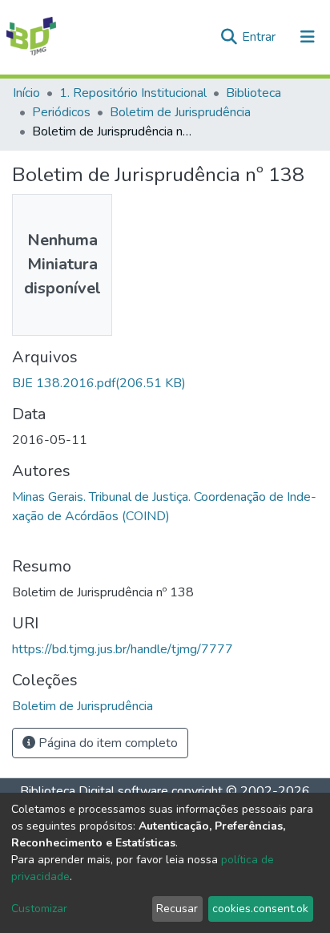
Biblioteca (253, 93)
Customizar (39, 908)
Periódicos (61, 112)
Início (26, 93)
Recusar (177, 908)
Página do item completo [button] (106, 743)
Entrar (260, 37)
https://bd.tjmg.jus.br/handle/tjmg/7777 (122, 649)
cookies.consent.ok (260, 908)
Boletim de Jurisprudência (180, 112)
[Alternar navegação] (307, 37)
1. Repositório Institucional (133, 93)
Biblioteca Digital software (94, 791)
